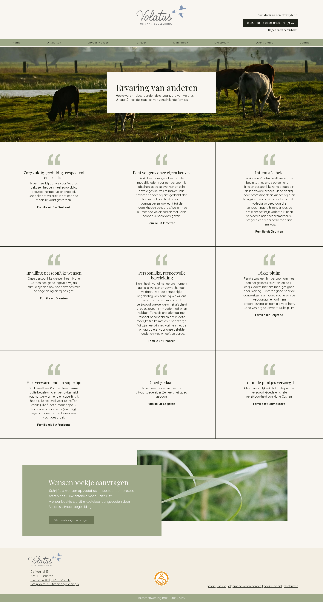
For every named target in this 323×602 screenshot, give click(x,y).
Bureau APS (176, 598)
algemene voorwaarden (245, 586)
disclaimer (291, 586)
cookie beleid (273, 586)
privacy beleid (216, 586)
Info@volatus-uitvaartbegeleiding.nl (54, 584)
